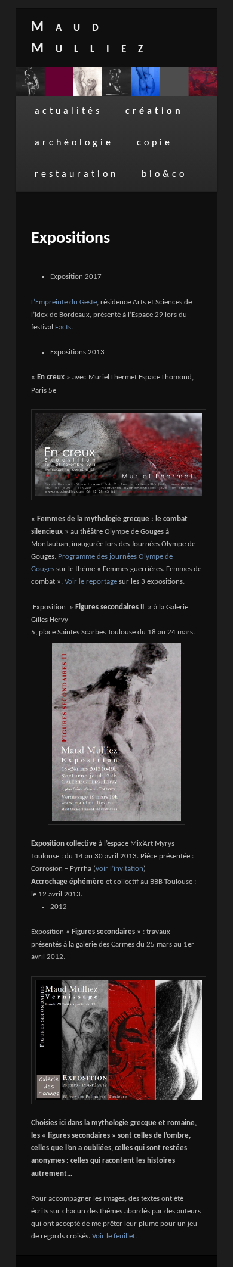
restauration (76, 174)
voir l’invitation (119, 869)
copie (155, 143)
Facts (63, 327)
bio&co (164, 174)
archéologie (74, 143)
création (154, 111)
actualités (68, 111)
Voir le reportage (91, 582)
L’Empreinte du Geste (64, 302)
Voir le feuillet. (114, 1236)
